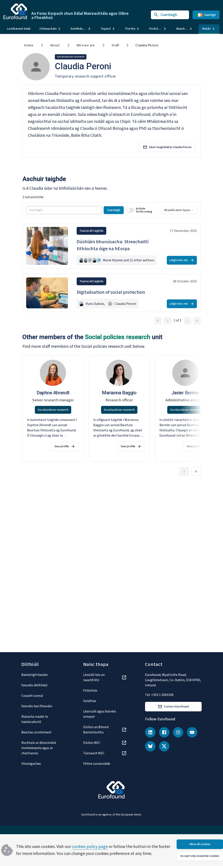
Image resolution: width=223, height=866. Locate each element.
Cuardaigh (113, 210)
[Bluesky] (150, 746)
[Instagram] (178, 732)
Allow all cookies (200, 844)
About (55, 45)
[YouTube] (192, 732)
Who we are (85, 45)
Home (29, 45)
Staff (115, 45)
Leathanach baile (19, 28)
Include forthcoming (144, 210)
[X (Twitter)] (164, 746)
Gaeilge (210, 14)
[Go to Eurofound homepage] (15, 11)
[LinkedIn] (150, 732)
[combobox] (179, 210)
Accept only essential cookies (199, 856)
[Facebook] (164, 732)
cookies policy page (90, 847)
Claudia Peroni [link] (146, 45)
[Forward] (196, 471)
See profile (61, 446)
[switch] (130, 210)
